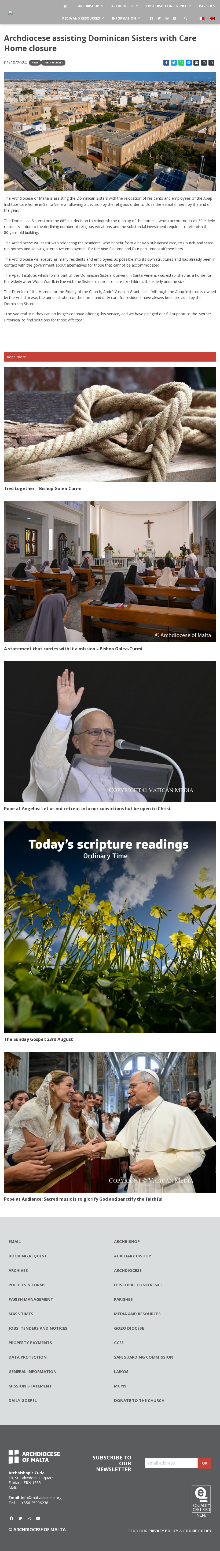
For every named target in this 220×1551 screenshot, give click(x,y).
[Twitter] (159, 18)
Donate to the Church (139, 1400)
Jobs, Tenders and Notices (38, 1328)
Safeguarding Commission (143, 1357)
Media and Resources (137, 1313)
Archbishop (127, 1241)
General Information (33, 1371)
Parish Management (31, 1299)
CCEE (119, 1342)
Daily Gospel (23, 1400)
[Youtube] (174, 18)
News (35, 62)
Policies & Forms (27, 1284)
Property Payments (30, 1342)
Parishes (123, 1299)
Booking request (28, 1255)
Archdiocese (128, 1270)
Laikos (121, 1371)
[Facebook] (151, 18)
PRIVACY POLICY (163, 1530)
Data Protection (28, 1357)
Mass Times (21, 1313)
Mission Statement (30, 1386)
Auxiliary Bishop (132, 1255)
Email (15, 1241)
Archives (18, 1270)
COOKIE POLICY (197, 1530)
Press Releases (53, 62)
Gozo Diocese (129, 1328)
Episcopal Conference (138, 1284)
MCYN (120, 1386)
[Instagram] (167, 18)
